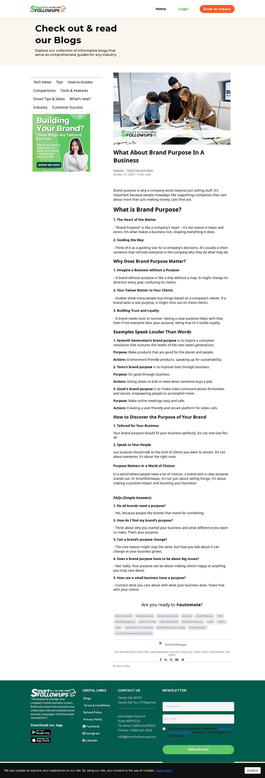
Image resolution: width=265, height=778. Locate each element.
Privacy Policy (225, 728)
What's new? (80, 98)
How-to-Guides (80, 82)
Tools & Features (74, 90)
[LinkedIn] (165, 660)
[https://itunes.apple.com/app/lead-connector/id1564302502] (41, 740)
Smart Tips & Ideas (49, 98)
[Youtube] (176, 660)
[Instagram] (171, 660)
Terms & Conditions (180, 732)
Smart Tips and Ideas (140, 170)
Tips (59, 82)
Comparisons (44, 90)
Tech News (42, 82)
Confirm (252, 770)
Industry (40, 107)
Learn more (163, 770)
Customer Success (67, 107)
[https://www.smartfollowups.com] (48, 8)
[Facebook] (161, 660)
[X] (182, 660)
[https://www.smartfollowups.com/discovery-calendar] (66, 143)
